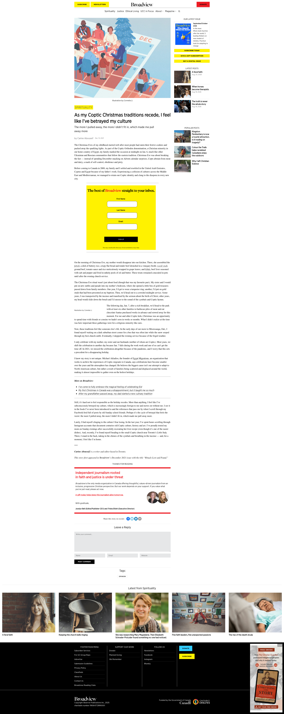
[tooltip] (128, 519)
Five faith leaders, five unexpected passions (191, 635)
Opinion (122, 576)
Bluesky (147, 663)
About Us (78, 676)
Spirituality (84, 107)
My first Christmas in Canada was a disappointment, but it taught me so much (116, 390)
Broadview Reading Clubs (85, 685)
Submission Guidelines (83, 663)
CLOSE (280, 645)
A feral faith (197, 72)
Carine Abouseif (85, 138)
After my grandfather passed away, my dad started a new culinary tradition (115, 393)
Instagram (148, 659)
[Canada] (185, 703)
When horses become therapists (200, 88)
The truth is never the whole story (200, 102)
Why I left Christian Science (200, 162)
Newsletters (149, 650)
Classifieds (78, 672)
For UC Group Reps (82, 655)
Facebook (148, 655)
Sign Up (121, 239)
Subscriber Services (82, 650)
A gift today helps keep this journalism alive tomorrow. (99, 495)
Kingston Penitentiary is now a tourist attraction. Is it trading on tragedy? (200, 137)
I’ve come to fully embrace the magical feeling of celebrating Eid (110, 386)
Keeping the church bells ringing (73, 635)
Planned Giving (115, 655)
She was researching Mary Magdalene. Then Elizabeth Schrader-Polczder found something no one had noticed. (141, 636)
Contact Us (78, 681)
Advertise (78, 659)
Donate (112, 650)
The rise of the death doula (241, 635)
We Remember (115, 659)
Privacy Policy (80, 668)
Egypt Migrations (141, 358)
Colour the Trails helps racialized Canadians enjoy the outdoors (199, 151)
